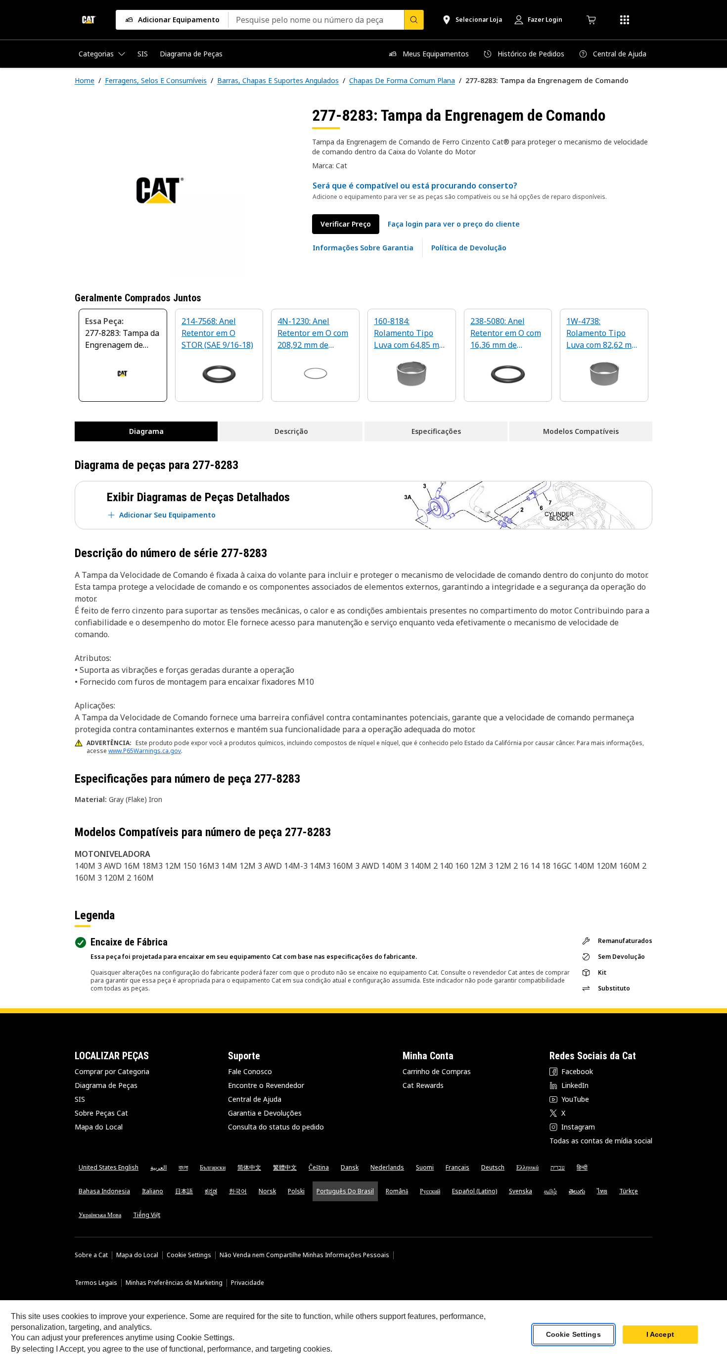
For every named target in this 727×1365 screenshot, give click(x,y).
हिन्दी (582, 1167)
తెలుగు (577, 1191)
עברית (557, 1167)
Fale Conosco (250, 1071)
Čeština (319, 1167)
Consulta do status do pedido (276, 1126)
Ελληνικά (527, 1167)
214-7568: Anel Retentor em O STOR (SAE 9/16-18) (217, 333)
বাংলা (183, 1167)
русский (430, 1191)
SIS (80, 1099)
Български (213, 1167)
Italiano (152, 1191)
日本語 (184, 1191)
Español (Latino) (474, 1191)
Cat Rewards (423, 1085)
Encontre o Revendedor (266, 1085)
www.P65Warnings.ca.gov (144, 751)
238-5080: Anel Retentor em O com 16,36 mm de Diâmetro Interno (505, 334)
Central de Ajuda (254, 1099)
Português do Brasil (345, 1191)
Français (457, 1167)
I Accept (660, 1335)
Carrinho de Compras (437, 1071)
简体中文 (249, 1167)
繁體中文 (285, 1167)
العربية (158, 1167)
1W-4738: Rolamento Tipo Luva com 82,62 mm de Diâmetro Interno (602, 334)
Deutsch (492, 1167)
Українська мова (100, 1215)
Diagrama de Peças (106, 1085)
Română (397, 1191)
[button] (453, 224)
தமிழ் (550, 1191)
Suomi (425, 1167)
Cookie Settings (189, 1255)
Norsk (267, 1191)
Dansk (350, 1167)
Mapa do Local (99, 1126)
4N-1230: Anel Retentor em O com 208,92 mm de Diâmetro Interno (312, 334)
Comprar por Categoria (112, 1071)
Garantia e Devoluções (265, 1113)
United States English (108, 1167)
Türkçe (628, 1191)
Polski (296, 1191)
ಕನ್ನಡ (211, 1191)
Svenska (520, 1191)
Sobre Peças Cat (101, 1113)
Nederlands (387, 1167)
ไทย (602, 1191)
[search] (414, 20)
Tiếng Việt (146, 1215)
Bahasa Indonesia (104, 1191)
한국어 (238, 1191)
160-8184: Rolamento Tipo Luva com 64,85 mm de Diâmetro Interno (410, 334)
